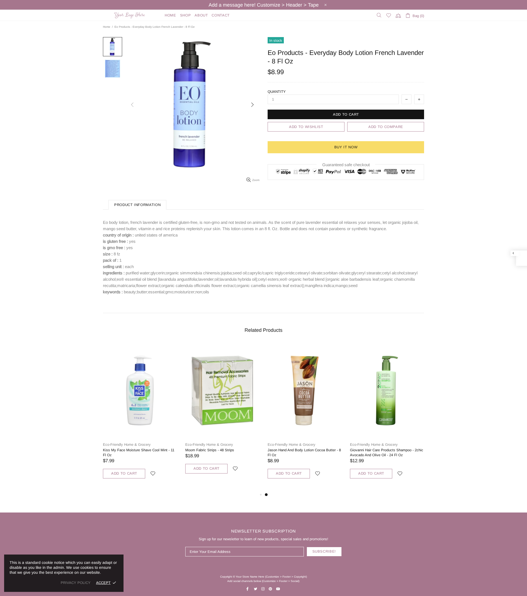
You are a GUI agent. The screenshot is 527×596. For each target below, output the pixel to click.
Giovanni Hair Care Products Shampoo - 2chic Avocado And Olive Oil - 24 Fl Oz (386, 452)
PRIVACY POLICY (76, 583)
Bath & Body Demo (130, 15)
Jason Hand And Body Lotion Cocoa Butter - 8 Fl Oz (304, 452)
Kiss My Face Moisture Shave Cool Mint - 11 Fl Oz (138, 452)
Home (106, 26)
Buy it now (346, 147)
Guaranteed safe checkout (346, 164)
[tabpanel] (305, 417)
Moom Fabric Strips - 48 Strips (209, 450)
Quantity (277, 92)
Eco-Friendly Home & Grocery (127, 444)
